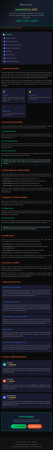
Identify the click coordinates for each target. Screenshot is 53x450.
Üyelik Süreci (8, 51)
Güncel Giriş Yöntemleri (10, 41)
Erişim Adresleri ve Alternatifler (12, 45)
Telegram (24, 442)
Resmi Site (19, 442)
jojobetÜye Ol (36, 426)
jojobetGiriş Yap (19, 426)
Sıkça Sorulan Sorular (10, 58)
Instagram (34, 442)
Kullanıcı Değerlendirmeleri (11, 61)
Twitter (29, 442)
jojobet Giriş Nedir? (9, 38)
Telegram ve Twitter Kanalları (12, 48)
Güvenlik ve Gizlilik (9, 54)
